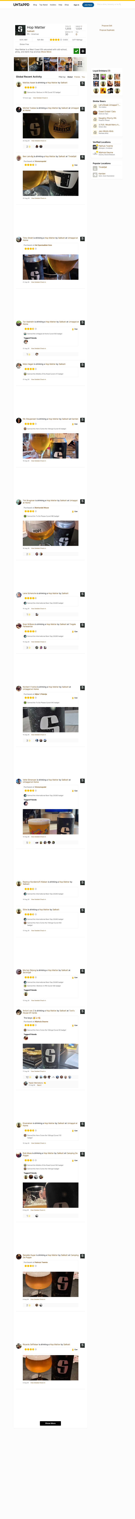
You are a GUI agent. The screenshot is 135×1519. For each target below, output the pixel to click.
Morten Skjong (29, 970)
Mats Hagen (28, 364)
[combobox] (109, 4)
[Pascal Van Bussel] (57, 1077)
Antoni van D (28, 1011)
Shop (67, 5)
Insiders (53, 5)
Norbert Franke (30, 687)
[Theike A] (61, 1077)
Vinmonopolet (40, 161)
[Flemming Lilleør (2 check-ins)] (96, 90)
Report (39, 1085)
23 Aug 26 (26, 141)
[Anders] (36, 842)
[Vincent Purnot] (65, 1077)
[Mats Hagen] (36, 354)
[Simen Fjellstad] (49, 842)
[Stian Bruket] (45, 842)
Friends (77, 77)
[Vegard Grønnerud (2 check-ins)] (117, 90)
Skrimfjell (27, 972)
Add (83, 51)
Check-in (76, 51)
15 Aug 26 (26, 608)
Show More (46, 52)
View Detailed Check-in (40, 98)
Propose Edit (107, 26)
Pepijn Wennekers (36, 1083)
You (83, 77)
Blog (35, 5)
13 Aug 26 (26, 930)
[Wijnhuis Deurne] (53, 1077)
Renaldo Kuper (29, 1255)
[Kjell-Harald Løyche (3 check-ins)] (110, 77)
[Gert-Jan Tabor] (40, 1077)
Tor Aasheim (28, 322)
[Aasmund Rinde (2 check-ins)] (96, 83)
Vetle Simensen (29, 780)
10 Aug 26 (26, 1143)
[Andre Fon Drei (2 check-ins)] (110, 90)
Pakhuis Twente (41, 1262)
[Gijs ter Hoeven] (36, 1305)
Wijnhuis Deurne (41, 1021)
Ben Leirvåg (28, 156)
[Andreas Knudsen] (40, 647)
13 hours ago (27, 98)
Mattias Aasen (29, 83)
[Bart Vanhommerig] (36, 554)
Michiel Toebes (29, 108)
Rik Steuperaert (30, 419)
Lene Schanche (29, 593)
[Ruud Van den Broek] (69, 1077)
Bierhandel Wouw (42, 508)
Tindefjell (72, 156)
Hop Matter (52, 83)
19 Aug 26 (26, 461)
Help (60, 5)
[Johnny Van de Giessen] (36, 1215)
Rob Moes (27, 1153)
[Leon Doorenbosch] (49, 1077)
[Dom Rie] (36, 740)
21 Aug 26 (26, 282)
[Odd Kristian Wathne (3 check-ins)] (96, 77)
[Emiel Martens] (45, 1077)
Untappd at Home (31, 689)
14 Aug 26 (26, 837)
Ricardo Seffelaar (30, 1344)
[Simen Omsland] (53, 842)
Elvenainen (27, 1123)
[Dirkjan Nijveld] (40, 146)
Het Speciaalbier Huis (43, 245)
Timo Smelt (28, 238)
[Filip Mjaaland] (36, 614)
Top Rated (43, 5)
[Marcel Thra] (45, 740)
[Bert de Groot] (36, 146)
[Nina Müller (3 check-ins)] (117, 77)
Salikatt (30, 31)
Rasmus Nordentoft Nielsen (35, 882)
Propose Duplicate (107, 30)
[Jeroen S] (36, 1077)
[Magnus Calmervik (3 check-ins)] (103, 77)
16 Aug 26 (26, 548)
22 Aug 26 (26, 198)
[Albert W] (40, 554)
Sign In (76, 5)
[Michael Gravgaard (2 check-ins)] (117, 83)
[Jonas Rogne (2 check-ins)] (103, 83)
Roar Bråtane (29, 624)
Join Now (88, 5)
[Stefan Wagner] (40, 740)
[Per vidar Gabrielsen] (36, 647)
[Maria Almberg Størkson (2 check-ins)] (110, 83)
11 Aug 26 (26, 1071)
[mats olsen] (40, 842)
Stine (25, 909)
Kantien (75, 419)
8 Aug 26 (26, 1210)
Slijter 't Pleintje (41, 694)
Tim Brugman (29, 500)
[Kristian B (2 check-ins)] (103, 90)
